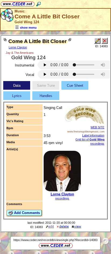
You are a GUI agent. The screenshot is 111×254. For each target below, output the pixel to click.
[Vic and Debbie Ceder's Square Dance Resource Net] (17, 3)
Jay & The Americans (20, 52)
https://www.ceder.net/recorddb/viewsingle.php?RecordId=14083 (55, 240)
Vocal (30, 75)
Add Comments (26, 213)
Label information (93, 135)
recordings (62, 198)
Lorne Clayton (18, 47)
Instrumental (24, 65)
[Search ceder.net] (38, 3)
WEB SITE (97, 127)
